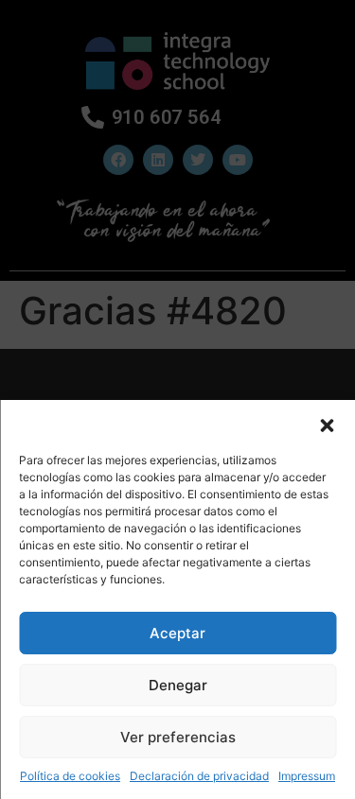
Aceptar (177, 633)
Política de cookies (70, 776)
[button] (326, 423)
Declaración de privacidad (199, 776)
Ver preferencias (178, 737)
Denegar (178, 685)
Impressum (306, 776)
